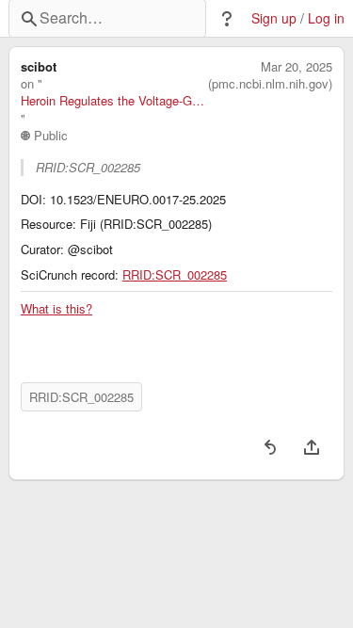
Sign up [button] (274, 18)
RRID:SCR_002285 (174, 274)
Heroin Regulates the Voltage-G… (112, 100)
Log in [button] (326, 18)
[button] (227, 19)
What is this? (56, 308)
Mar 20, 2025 (296, 66)
